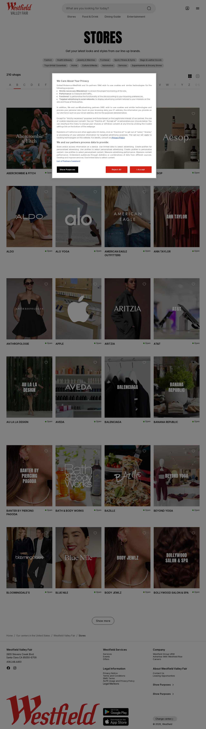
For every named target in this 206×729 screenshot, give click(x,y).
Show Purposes (67, 169)
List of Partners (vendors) (68, 161)
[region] (104, 126)
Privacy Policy (118, 138)
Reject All (116, 169)
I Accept (141, 169)
